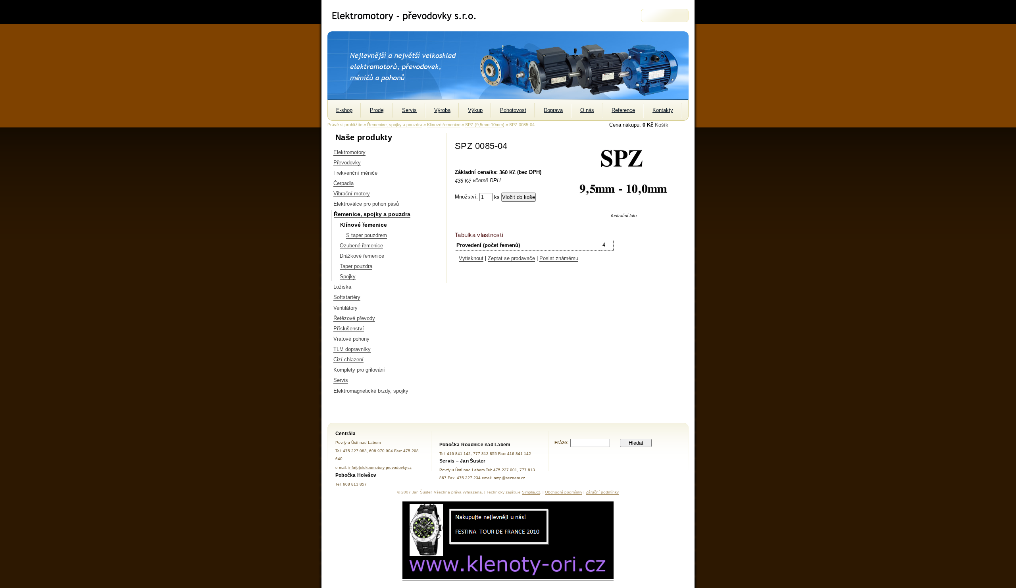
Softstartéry (346, 297)
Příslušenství (348, 329)
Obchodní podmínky (563, 492)
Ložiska (342, 287)
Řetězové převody (354, 318)
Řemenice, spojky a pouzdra (394, 124)
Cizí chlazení (348, 359)
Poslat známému (558, 258)
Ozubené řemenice (361, 246)
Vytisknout (471, 258)
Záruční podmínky (602, 492)
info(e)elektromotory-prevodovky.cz (380, 467)
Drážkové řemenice (362, 256)
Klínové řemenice (443, 124)
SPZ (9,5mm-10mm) (484, 124)
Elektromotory (349, 152)
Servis (340, 380)
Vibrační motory (351, 194)
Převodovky (347, 163)
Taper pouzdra (356, 266)
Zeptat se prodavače (511, 258)
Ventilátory (345, 308)
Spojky (348, 277)
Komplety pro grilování (359, 370)
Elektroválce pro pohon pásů (366, 204)
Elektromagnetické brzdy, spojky (370, 391)
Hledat (636, 443)
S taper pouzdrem (366, 235)
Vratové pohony (351, 339)
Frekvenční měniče (355, 173)
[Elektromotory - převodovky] (407, 15)
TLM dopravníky (352, 349)
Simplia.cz (531, 492)
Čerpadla (343, 183)
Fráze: (561, 442)
